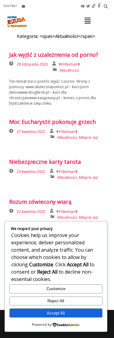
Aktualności (69, 70)
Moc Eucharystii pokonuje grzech (52, 121)
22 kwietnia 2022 (31, 211)
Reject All (55, 301)
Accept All (56, 313)
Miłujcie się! (88, 137)
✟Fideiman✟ (69, 64)
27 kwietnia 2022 (31, 131)
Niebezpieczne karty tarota (45, 161)
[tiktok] (93, 6)
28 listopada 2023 (32, 64)
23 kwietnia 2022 (31, 171)
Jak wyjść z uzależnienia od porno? (53, 54)
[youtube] (82, 6)
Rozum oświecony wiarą (40, 201)
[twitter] (88, 6)
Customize (56, 288)
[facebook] (99, 6)
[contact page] (23, 6)
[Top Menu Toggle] (87, 21)
